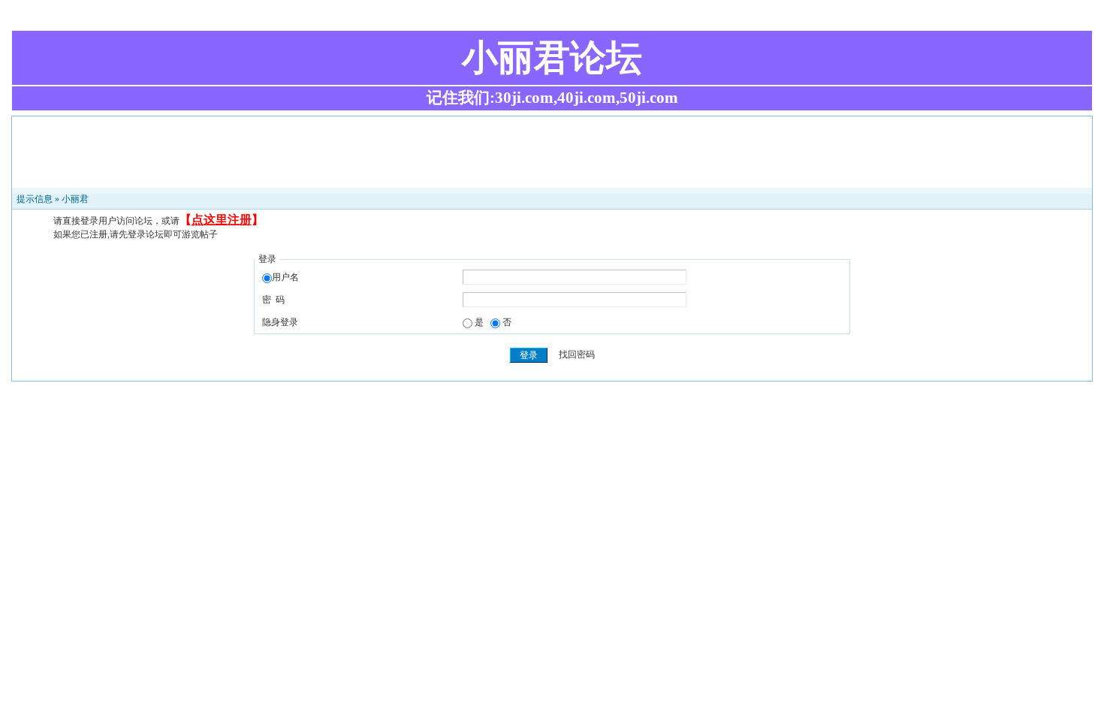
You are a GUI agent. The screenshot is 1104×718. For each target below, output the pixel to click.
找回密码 (577, 355)
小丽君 (75, 199)
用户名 (285, 277)
